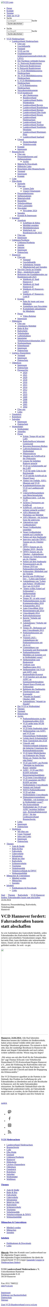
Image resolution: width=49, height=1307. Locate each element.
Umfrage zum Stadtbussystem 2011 (32, 665)
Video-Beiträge (29, 316)
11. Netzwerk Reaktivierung (29, 63)
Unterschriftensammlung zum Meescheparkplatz (33, 494)
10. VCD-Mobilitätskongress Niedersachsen (29, 76)
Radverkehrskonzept (32, 615)
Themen (20, 709)
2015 (25, 385)
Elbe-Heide (17, 181)
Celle (14, 179)
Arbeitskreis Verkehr (32, 264)
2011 (25, 392)
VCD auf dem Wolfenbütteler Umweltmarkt (35, 793)
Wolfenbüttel (17, 426)
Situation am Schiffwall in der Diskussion (34, 457)
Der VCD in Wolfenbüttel (28, 706)
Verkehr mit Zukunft (31, 787)
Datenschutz (22, 252)
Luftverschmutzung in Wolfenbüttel (32, 449)
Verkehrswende (29, 144)
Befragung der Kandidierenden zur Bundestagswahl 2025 (32, 275)
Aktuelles (21, 431)
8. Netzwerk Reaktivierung (29, 68)
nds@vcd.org (7, 1286)
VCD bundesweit (25, 93)
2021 (25, 375)
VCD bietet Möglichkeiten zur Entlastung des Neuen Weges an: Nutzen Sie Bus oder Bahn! (34, 756)
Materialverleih (23, 198)
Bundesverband (29, 98)
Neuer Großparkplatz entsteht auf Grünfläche (33, 533)
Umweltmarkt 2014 (31, 613)
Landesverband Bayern (33, 105)
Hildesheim (17, 321)
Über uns (21, 44)
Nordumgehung (24, 343)
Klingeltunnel (23, 345)
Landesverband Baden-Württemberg (33, 101)
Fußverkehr (17, 851)
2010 (25, 394)
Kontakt (10, 11)
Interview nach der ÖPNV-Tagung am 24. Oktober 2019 (34, 542)
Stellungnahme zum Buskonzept (31, 661)
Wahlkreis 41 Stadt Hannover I (31, 280)
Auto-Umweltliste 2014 (33, 608)
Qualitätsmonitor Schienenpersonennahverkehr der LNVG (31, 56)
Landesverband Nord (32, 122)
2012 (25, 390)
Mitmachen (17, 880)
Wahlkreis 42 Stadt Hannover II (31, 285)
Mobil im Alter (18, 858)
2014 (25, 387)
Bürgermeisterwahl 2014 (33, 610)
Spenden (21, 213)
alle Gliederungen (30, 95)
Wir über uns (22, 831)
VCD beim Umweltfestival (34, 777)
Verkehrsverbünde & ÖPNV (24, 871)
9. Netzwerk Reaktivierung (29, 66)
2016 (25, 382)
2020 (25, 377)
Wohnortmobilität (19, 873)
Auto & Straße (18, 846)
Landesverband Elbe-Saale (34, 112)
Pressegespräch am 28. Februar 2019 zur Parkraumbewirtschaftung (34, 566)
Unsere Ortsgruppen (31, 191)
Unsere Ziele (28, 188)
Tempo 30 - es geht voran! (34, 598)
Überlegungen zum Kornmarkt (31, 692)
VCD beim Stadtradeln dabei (35, 728)
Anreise (20, 245)
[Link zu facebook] (10, 1121)
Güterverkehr (17, 853)
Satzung (20, 247)
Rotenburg (16, 417)
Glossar (20, 139)
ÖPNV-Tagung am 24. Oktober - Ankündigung (33, 553)
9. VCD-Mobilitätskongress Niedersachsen (29, 81)
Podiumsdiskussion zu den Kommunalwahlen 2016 (34, 602)
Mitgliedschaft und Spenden (35, 267)
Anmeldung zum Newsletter (35, 306)
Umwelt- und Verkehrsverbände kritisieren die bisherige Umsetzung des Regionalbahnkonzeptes (35, 747)
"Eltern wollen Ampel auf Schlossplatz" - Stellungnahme (34, 591)
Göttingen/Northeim (20, 240)
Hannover (16, 255)
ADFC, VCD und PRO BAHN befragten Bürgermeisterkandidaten (33, 772)
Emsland (15, 218)
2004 (25, 407)
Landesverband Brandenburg (35, 107)
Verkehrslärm (23, 333)
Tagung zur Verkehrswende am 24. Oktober (35, 557)
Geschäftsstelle (23, 46)
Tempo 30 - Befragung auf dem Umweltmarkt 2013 (34, 629)
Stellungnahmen (24, 196)
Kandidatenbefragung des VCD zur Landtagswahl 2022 (34, 488)
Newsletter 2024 (30, 210)
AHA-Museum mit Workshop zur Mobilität (33, 513)
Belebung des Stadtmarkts (34, 689)
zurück (4, 1103)
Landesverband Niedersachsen (25, 41)
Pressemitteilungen (25, 193)
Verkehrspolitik (18, 868)
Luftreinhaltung (24, 336)
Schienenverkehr (19, 863)
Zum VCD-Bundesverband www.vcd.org (19, 1304)
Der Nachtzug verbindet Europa (31, 61)
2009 (25, 397)
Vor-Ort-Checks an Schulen (29, 269)
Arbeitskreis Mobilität (26, 326)
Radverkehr (22, 331)
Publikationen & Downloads (24, 888)
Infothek (10, 885)
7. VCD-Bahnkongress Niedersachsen (27, 86)
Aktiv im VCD (13, 15)
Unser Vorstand (24, 834)
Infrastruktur (17, 856)
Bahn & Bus (22, 328)
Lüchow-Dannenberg (21, 353)
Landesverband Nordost (33, 125)
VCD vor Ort (23, 51)
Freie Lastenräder (24, 206)
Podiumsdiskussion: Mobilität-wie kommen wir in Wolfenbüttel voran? (34, 654)
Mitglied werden (19, 878)
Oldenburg (16, 363)
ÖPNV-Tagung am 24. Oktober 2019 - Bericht (33, 548)
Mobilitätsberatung (31, 228)
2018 (25, 380)
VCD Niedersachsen (15, 39)
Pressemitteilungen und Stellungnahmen (27, 157)
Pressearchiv (22, 370)
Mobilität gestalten (31, 225)
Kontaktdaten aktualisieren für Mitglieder (34, 310)
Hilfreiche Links (24, 166)
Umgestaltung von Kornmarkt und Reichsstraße (35, 648)
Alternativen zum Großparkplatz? (30, 523)
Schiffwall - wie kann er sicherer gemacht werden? (34, 508)
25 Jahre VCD (29, 596)
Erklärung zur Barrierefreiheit (13, 1295)
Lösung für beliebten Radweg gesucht (32, 462)
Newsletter (22, 208)
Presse (9, 8)
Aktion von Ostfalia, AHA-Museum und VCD (34, 481)
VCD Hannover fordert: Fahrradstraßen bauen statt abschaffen (23, 896)
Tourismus (16, 866)
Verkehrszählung (24, 203)
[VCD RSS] (10, 1134)
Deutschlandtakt (30, 142)
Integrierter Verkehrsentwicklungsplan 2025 (31, 339)
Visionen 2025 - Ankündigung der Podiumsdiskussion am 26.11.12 (32, 641)
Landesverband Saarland (33, 137)
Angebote (21, 220)
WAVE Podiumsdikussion (34, 790)
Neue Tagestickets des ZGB (35, 741)
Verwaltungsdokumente (27, 90)
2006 (25, 402)
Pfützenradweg (29, 453)
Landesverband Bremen (33, 110)
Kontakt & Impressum (26, 215)
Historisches (22, 714)
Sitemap (4, 1300)
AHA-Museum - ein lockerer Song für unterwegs (35, 518)
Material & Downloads (27, 164)
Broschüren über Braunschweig (31, 169)
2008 (25, 399)
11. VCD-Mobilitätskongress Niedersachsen (29, 72)
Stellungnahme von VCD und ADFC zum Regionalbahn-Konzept (34, 672)
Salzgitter (16, 419)
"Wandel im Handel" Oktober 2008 (32, 697)
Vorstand (21, 48)
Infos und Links (24, 836)
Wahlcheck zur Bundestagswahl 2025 (32, 231)
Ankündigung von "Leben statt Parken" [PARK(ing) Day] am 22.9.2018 (34, 583)
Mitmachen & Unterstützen (18, 876)
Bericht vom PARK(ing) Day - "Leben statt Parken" (34, 577)
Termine (10, 13)
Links (19, 412)
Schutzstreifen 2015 (31, 606)
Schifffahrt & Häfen (31, 223)
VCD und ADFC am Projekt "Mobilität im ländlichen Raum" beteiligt (35, 765)
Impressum (22, 149)
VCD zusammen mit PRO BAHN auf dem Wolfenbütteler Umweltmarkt (35, 782)
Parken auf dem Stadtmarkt (34, 537)
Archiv (26, 161)
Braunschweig (18, 152)
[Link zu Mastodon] (10, 1114)
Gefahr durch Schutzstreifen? (35, 738)
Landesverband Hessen (33, 115)
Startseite (21, 183)
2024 (25, 372)
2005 (25, 404)
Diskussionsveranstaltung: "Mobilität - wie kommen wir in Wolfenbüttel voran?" (35, 799)
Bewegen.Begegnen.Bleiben (35, 446)
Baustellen (21, 201)
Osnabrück (16, 414)
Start (3, 895)
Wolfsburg (16, 829)
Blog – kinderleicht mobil (28, 272)
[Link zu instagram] (10, 1127)
